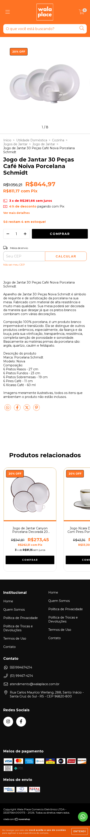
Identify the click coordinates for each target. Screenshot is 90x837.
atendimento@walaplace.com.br (34, 684)
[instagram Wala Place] (8, 722)
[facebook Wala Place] (21, 722)
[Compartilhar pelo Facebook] (17, 409)
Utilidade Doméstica (31, 140)
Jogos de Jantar (15, 144)
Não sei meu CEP (14, 264)
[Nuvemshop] (17, 819)
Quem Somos (14, 610)
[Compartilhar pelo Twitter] (27, 409)
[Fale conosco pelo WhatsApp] (83, 817)
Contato (9, 647)
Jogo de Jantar (43, 144)
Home (8, 601)
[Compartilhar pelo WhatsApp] (7, 407)
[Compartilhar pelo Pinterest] (36, 409)
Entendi (79, 831)
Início (7, 140)
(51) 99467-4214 (21, 676)
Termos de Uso (14, 638)
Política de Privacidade (20, 618)
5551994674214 (21, 667)
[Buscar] (81, 28)
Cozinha (58, 140)
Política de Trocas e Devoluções (18, 628)
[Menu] (7, 12)
